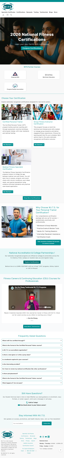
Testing (36, 12)
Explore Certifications (32, 262)
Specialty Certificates (8, 12)
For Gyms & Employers (28, 448)
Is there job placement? (10, 373)
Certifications (20, 12)
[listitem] (32, 341)
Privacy (28, 440)
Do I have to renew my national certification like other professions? (24, 369)
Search (33, 440)
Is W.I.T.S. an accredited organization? (14, 350)
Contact (29, 453)
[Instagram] (43, 437)
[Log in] (3, 15)
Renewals (29, 12)
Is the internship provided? (11, 364)
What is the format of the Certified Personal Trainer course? (22, 345)
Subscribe (47, 423)
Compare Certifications (32, 48)
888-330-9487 (30, 450)
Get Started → (7, 144)
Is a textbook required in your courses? (15, 359)
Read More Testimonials (32, 326)
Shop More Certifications (32, 198)
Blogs (51, 12)
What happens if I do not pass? (12, 383)
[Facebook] (41, 437)
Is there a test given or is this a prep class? (16, 355)
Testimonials (44, 12)
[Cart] (7, 15)
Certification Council (28, 445)
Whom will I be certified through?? (13, 340)
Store (55, 12)
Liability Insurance (28, 443)
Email (22, 450)
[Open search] (11, 15)
